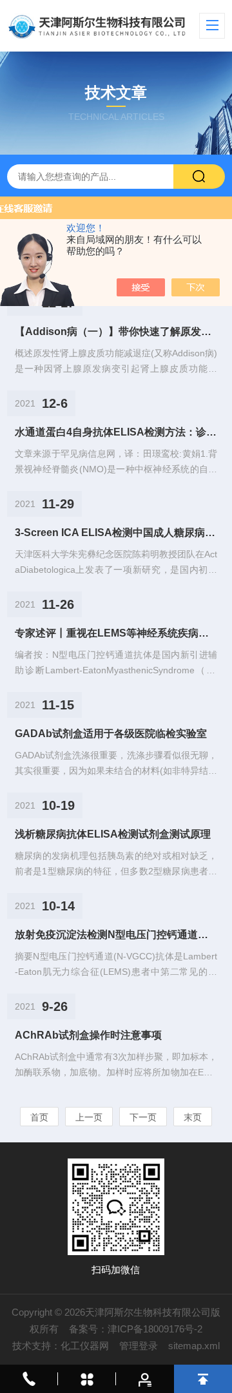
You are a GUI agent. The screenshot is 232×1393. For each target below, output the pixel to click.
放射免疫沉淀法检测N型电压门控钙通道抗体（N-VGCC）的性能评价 (116, 934)
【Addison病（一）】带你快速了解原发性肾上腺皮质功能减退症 (116, 331)
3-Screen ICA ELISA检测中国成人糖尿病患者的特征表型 (116, 532)
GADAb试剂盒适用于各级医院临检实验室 (111, 733)
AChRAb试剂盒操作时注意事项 (88, 1035)
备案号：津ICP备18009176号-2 (135, 1328)
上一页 (88, 1117)
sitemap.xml (194, 1345)
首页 (39, 1117)
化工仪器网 (85, 1345)
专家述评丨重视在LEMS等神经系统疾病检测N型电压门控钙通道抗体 (116, 633)
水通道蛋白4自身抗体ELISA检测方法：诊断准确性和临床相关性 (116, 432)
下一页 (143, 1117)
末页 (193, 1117)
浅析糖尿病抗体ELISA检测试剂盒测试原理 (113, 834)
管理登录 (138, 1345)
